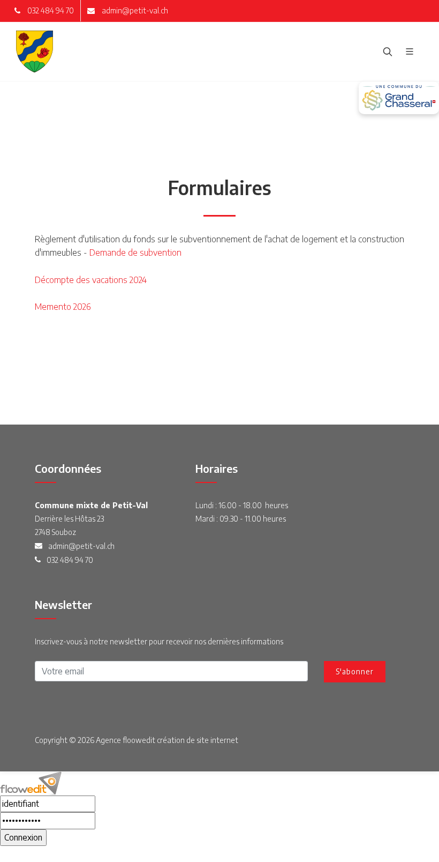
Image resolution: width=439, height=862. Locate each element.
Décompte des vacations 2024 (91, 279)
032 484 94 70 (50, 10)
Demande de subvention (136, 252)
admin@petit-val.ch (134, 10)
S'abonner (355, 671)
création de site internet (197, 740)
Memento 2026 (62, 306)
